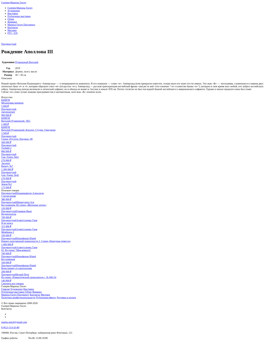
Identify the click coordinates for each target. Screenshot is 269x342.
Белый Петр (22, 274)
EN (12, 33)
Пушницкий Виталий (26, 62)
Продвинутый (8, 44)
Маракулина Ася (25, 202)
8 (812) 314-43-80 (10, 327)
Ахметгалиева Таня (26, 220)
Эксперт (5, 163)
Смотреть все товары (12, 283)
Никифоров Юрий (26, 238)
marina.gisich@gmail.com (14, 322)
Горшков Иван (24, 211)
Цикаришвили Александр (30, 193)
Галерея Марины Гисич (13, 2)
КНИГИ (5, 100)
